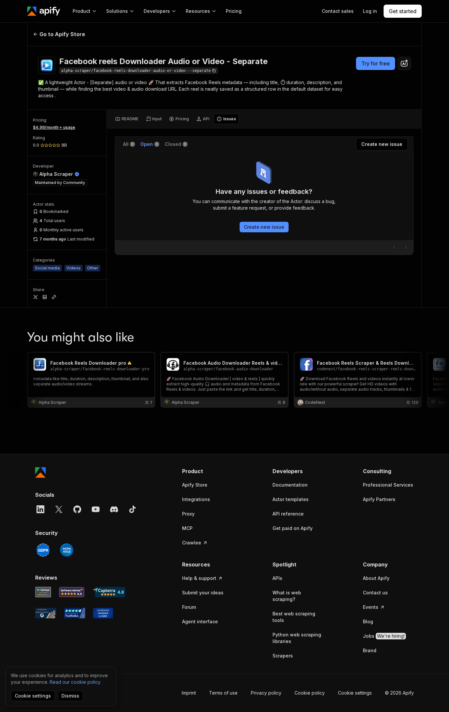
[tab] (126, 119)
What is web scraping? (286, 596)
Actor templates (290, 499)
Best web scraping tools (293, 617)
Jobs (384, 636)
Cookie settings (355, 693)
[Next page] (406, 247)
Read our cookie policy (75, 682)
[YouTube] (95, 509)
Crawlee (191, 542)
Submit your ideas (203, 592)
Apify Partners (379, 499)
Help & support (199, 578)
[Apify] (43, 11)
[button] (207, 471)
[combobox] (404, 63)
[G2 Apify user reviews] (45, 613)
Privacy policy (266, 693)
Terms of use (223, 693)
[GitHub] (77, 509)
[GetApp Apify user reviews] (43, 592)
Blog (368, 621)
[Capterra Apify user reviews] (108, 592)
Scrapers (282, 655)
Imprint (189, 693)
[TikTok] (132, 509)
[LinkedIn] (40, 509)
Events (370, 607)
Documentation (290, 485)
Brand (369, 650)
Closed (175, 144)
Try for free (375, 63)
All (128, 144)
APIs (277, 578)
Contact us (375, 592)
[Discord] (114, 509)
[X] (59, 509)
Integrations (196, 499)
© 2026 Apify (399, 693)
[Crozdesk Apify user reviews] (103, 613)
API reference (288, 514)
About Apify (376, 578)
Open (149, 144)
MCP (187, 528)
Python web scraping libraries (296, 638)
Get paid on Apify (292, 528)
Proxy (188, 514)
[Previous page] (394, 247)
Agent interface (200, 621)
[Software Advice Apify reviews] (72, 592)
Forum (189, 607)
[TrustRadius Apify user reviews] (74, 613)
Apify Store (194, 485)
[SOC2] (67, 550)
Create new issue (264, 227)
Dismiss (70, 696)
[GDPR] (43, 550)
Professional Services (388, 485)
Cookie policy (310, 693)
